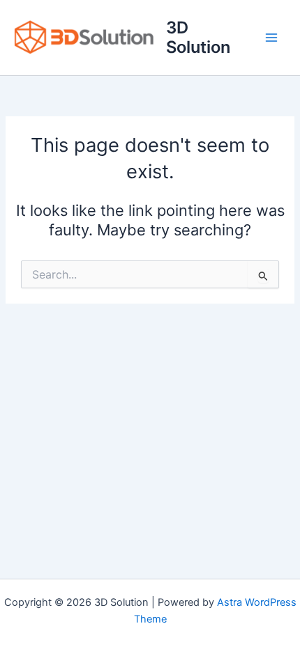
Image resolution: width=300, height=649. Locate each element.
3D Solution (198, 37)
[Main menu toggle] (271, 37)
